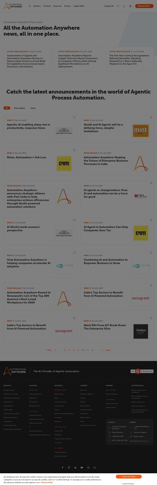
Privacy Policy (47, 482)
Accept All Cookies (128, 476)
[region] (78, 479)
